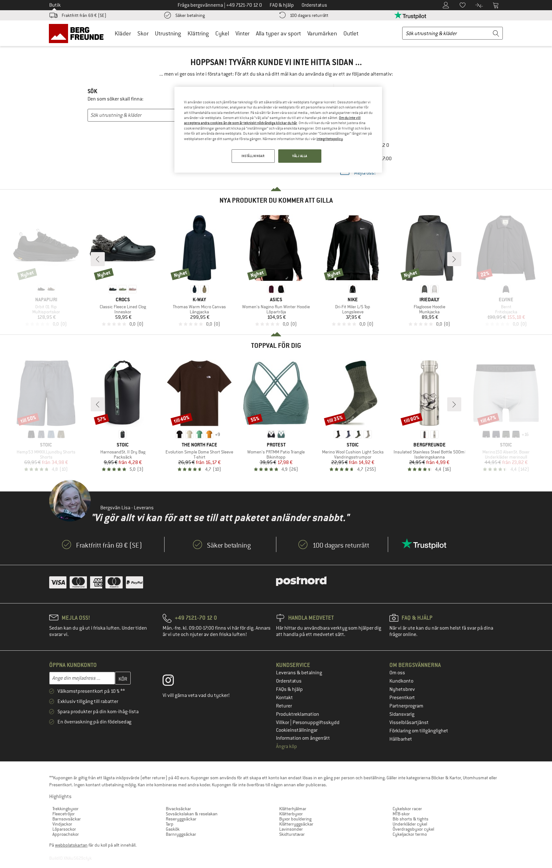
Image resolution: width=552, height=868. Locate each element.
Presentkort (402, 697)
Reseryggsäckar (181, 819)
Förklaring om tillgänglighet (418, 731)
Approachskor (65, 834)
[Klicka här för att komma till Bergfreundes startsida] (78, 33)
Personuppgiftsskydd (316, 722)
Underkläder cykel (410, 824)
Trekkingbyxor (65, 809)
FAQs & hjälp (289, 689)
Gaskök (173, 829)
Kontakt (284, 697)
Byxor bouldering (295, 819)
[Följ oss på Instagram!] (173, 681)
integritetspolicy (330, 139)
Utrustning (168, 33)
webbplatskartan (71, 845)
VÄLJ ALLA (299, 156)
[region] (278, 130)
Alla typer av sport (278, 33)
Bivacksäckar (178, 809)
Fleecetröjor (63, 814)
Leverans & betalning (299, 673)
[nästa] (454, 259)
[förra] (98, 259)
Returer (284, 706)
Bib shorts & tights (410, 819)
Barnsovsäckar (66, 819)
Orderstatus (289, 681)
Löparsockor (64, 829)
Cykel (222, 33)
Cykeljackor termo (410, 834)
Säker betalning (190, 15)
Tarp (169, 824)
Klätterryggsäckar (296, 824)
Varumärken (322, 33)
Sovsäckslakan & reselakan (192, 814)
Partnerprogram (406, 706)
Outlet (350, 33)
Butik (55, 5)
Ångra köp (286, 746)
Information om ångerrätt (303, 738)
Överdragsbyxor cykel (413, 829)
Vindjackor (62, 824)
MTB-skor (401, 814)
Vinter (242, 33)
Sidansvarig (401, 714)
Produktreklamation (297, 714)
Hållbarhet (400, 739)
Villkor (283, 722)
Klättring (198, 33)
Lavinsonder (291, 829)
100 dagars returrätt (309, 15)
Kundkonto (401, 681)
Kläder (123, 33)
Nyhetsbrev (402, 689)
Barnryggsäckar (181, 834)
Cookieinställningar (297, 730)
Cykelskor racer (407, 809)
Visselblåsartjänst (409, 722)
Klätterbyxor (291, 814)
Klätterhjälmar (292, 809)
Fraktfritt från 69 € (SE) (84, 15)
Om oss (397, 673)
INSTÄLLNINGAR (252, 156)
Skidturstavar (292, 834)
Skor (143, 33)
